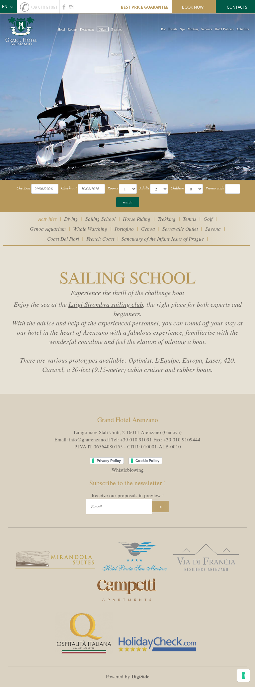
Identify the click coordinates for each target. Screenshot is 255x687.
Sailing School (100, 218)
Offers (103, 29)
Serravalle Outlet (180, 228)
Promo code (215, 187)
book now (193, 7)
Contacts (237, 7)
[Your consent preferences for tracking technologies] (243, 675)
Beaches (116, 29)
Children (177, 187)
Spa (182, 29)
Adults (144, 187)
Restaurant (87, 29)
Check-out (69, 187)
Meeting (193, 29)
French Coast (100, 238)
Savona (213, 228)
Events (172, 29)
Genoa (148, 228)
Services (206, 29)
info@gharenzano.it (89, 439)
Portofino (124, 228)
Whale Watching (90, 228)
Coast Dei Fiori (63, 238)
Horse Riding (136, 218)
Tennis (189, 218)
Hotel (61, 29)
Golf (208, 218)
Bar (163, 29)
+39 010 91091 (44, 7)
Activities (242, 29)
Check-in (23, 187)
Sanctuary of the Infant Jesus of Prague (163, 238)
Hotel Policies (224, 29)
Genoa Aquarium (48, 228)
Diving (71, 218)
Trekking (167, 218)
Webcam (116, 54)
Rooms (72, 29)
